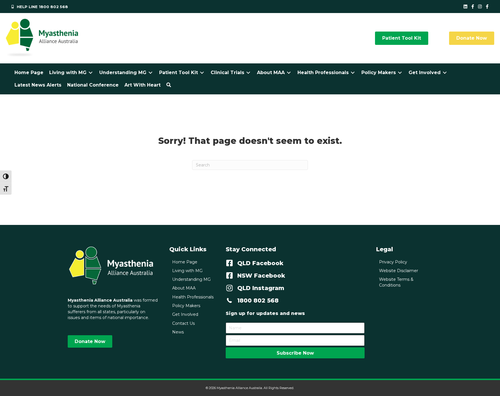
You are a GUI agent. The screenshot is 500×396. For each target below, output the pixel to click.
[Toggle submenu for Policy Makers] (399, 72)
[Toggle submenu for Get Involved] (444, 72)
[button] (168, 85)
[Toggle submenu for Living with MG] (90, 72)
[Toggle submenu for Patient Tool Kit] (201, 72)
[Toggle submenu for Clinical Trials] (248, 72)
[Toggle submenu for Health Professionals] (352, 72)
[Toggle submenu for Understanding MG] (150, 72)
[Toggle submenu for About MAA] (288, 72)
